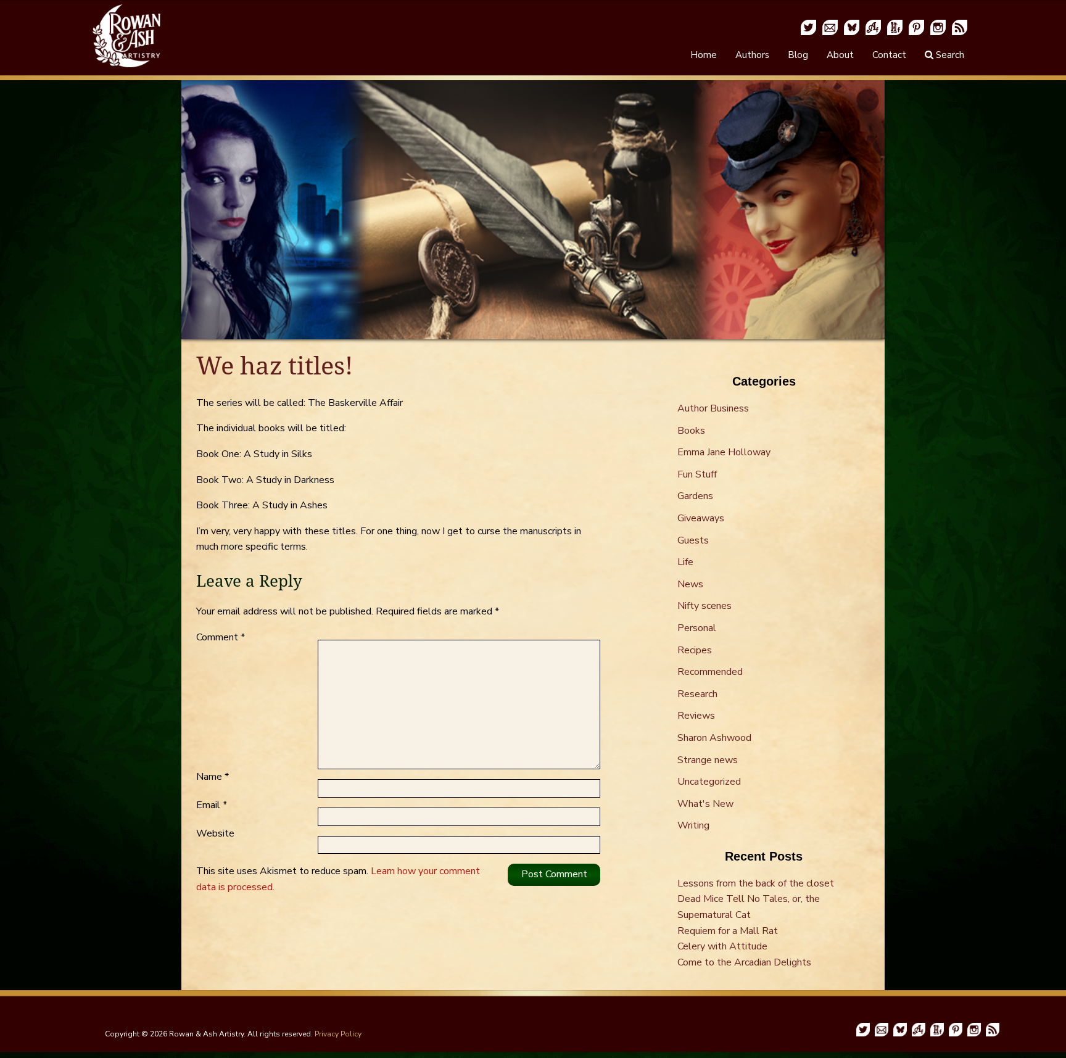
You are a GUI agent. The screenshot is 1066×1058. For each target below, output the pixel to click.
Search (948, 55)
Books (691, 430)
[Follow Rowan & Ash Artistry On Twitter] (808, 26)
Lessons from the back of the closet (755, 883)
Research (697, 694)
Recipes (694, 650)
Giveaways (700, 518)
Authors (752, 55)
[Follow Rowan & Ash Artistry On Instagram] (938, 26)
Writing (693, 825)
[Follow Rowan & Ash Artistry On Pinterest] (916, 26)
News (690, 584)
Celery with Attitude (722, 946)
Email (211, 805)
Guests (693, 540)
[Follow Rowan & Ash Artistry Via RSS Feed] (959, 26)
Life (685, 562)
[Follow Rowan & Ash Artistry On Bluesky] (851, 26)
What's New (705, 804)
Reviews (696, 715)
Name (212, 776)
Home (703, 55)
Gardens (695, 496)
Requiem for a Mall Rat (727, 931)
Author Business (713, 408)
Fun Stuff (697, 474)
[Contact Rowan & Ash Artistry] (830, 26)
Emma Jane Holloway (724, 452)
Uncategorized (709, 781)
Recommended (710, 672)
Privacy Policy (338, 1034)
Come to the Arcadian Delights (744, 962)
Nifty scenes (704, 606)
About (840, 55)
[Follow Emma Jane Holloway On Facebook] (895, 26)
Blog (798, 55)
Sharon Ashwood (714, 738)
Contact (889, 55)
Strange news (707, 760)
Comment (220, 637)
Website (215, 833)
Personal (696, 628)
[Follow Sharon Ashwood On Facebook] (873, 26)
